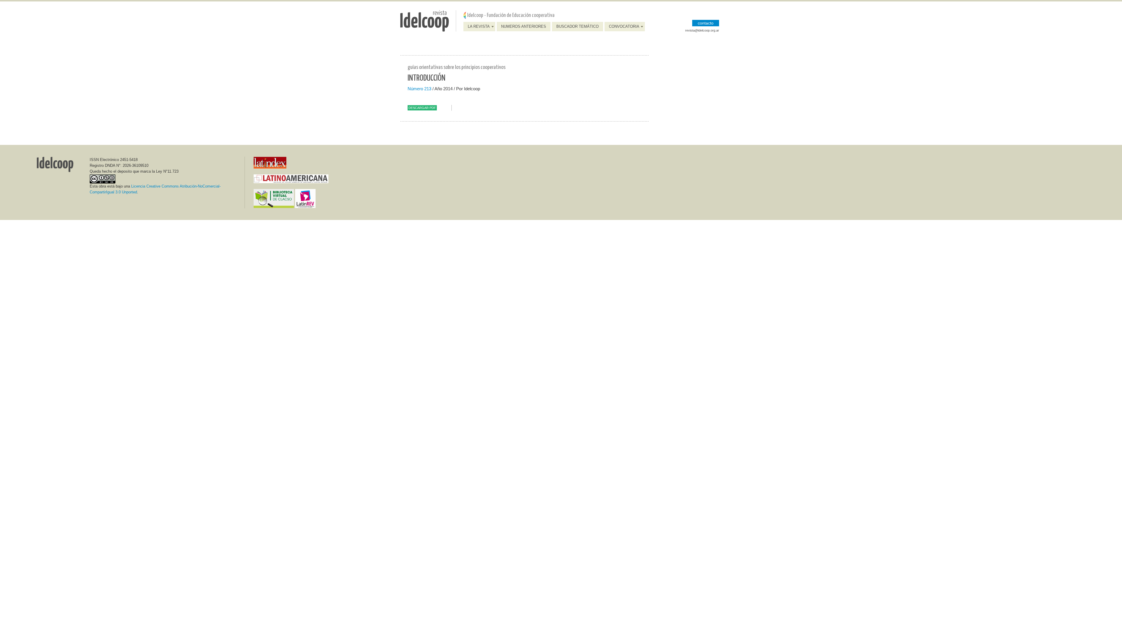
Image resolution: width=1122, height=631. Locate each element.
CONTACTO (706, 23)
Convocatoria (624, 26)
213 (427, 88)
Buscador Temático (577, 26)
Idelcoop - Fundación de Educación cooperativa (511, 15)
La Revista (479, 26)
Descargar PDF (422, 108)
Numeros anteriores (523, 26)
